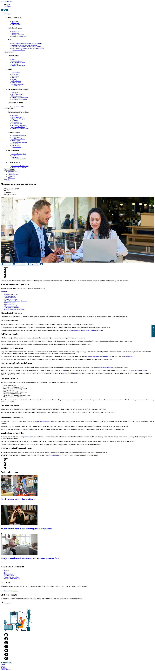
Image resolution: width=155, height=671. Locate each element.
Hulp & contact (8, 574)
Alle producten (17, 147)
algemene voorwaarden (28, 437)
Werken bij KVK (9, 575)
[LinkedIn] (6, 644)
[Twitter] (6, 648)
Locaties (6, 570)
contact (89, 455)
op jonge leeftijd (142, 370)
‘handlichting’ (64, 370)
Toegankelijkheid (5, 669)
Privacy (3, 664)
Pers (5, 572)
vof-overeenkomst (128, 356)
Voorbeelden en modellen (11, 307)
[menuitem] (79, 5)
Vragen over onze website (11, 577)
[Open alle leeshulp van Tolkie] (41, 264)
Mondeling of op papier (11, 294)
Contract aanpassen (9, 304)
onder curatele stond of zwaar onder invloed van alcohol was (86, 330)
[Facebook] (6, 636)
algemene (43, 421)
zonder (105, 367)
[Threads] (6, 656)
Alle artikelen (16, 85)
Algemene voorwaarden (11, 306)
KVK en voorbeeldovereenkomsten (14, 309)
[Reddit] (6, 659)
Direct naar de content (7, 1)
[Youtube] (6, 652)
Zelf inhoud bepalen (10, 297)
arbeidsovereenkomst (94, 356)
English (8, 4)
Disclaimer (4, 668)
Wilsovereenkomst (9, 296)
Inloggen (8, 6)
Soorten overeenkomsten (11, 299)
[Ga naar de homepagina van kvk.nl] (5, 10)
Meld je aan (4, 291)
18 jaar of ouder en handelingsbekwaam (15, 301)
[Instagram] (6, 640)
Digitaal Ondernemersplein (12, 578)
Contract (9, 302)
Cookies (3, 666)
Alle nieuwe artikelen (19, 50)
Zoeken (8, 180)
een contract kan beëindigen (51, 455)
